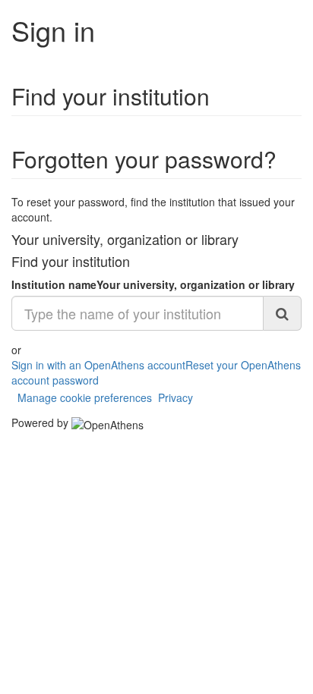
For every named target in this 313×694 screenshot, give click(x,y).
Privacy (175, 397)
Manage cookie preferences (84, 397)
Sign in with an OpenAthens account (98, 364)
